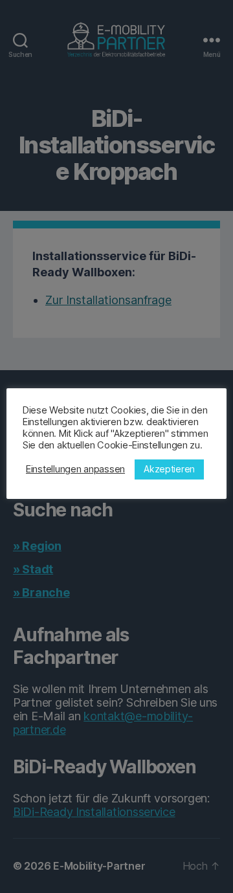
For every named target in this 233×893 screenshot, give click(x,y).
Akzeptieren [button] (169, 468)
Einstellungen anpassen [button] (75, 469)
